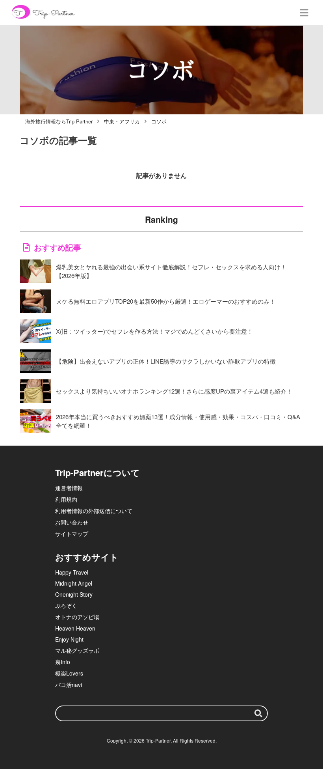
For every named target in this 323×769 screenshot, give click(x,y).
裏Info (62, 662)
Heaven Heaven (75, 628)
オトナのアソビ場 (77, 617)
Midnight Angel (73, 583)
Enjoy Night (69, 639)
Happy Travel (71, 572)
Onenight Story (74, 594)
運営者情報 (69, 488)
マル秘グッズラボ (77, 650)
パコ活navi (68, 685)
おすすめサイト (87, 557)
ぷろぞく (66, 605)
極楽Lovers (69, 673)
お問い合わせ (71, 522)
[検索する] (258, 713)
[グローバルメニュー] (304, 12)
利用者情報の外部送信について (93, 511)
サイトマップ (71, 534)
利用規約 (66, 499)
